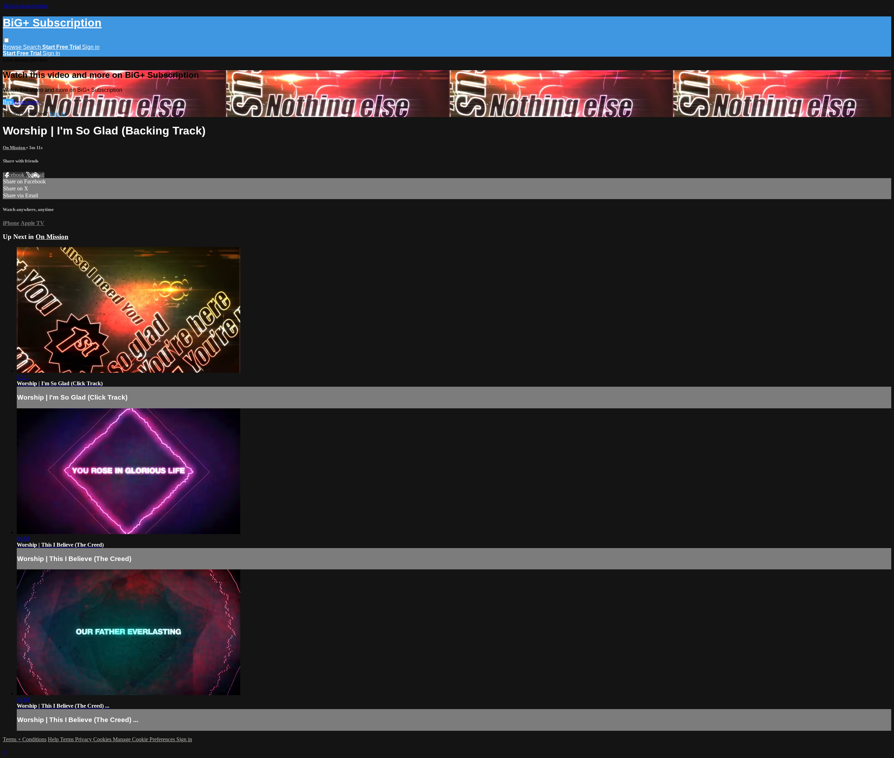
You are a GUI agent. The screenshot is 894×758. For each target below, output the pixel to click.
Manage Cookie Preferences (144, 739)
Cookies (103, 739)
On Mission (14, 147)
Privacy (84, 739)
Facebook (14, 175)
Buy (8, 102)
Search (32, 47)
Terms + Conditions (24, 739)
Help (54, 739)
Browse (13, 47)
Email (37, 175)
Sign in (91, 47)
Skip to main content (25, 6)
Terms (67, 739)
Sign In (51, 53)
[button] (6, 40)
